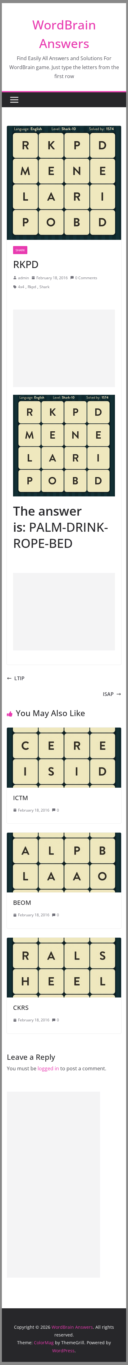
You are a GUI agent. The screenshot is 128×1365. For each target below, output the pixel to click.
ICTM (20, 798)
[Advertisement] (64, 348)
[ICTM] (64, 732)
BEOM (22, 902)
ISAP (108, 694)
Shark (20, 250)
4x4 (21, 286)
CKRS (21, 1007)
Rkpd (32, 286)
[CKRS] (64, 942)
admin (23, 277)
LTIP (19, 678)
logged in (48, 1068)
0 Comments (86, 277)
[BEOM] (64, 837)
